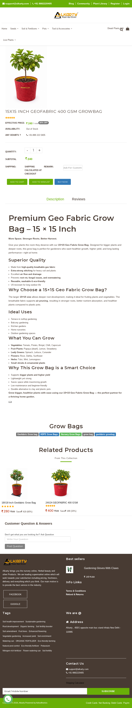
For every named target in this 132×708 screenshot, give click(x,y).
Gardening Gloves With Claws (101, 568)
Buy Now (63, 182)
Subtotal (10, 159)
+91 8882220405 (43, 3)
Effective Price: (15, 123)
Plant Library (100, 3)
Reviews (78, 199)
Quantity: (10, 151)
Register (115, 3)
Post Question (15, 546)
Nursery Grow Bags (70, 434)
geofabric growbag (105, 434)
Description (55, 199)
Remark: (49, 166)
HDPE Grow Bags (49, 434)
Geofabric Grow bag (27, 434)
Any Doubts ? (13, 135)
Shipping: (10, 166)
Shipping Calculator (75, 683)
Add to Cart (17, 182)
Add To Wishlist (41, 182)
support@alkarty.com (17, 3)
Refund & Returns (75, 594)
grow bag (88, 434)
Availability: (12, 129)
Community (83, 3)
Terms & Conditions (76, 591)
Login (126, 3)
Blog (71, 3)
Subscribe (108, 691)
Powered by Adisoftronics (36, 703)
